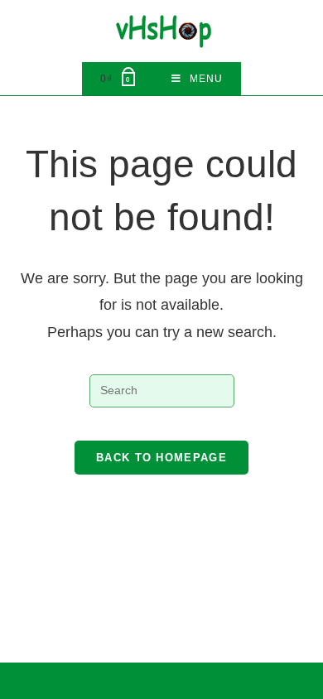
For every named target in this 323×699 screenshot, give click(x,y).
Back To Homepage (161, 457)
